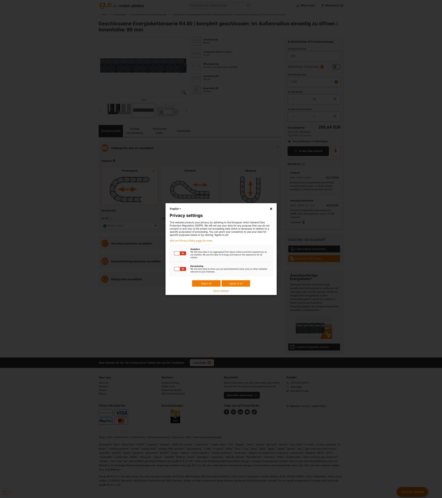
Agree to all (235, 283)
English (174, 208)
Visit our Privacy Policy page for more (191, 240)
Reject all (206, 283)
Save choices (221, 290)
